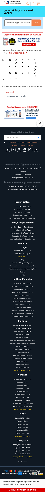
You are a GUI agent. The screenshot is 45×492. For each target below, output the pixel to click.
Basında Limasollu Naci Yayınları (23, 266)
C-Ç (16, 62)
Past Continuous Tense (22, 299)
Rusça (23, 414)
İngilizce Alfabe (22, 334)
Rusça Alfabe (22, 421)
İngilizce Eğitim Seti (22, 206)
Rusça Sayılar (22, 424)
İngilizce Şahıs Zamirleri (22, 349)
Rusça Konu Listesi (22, 436)
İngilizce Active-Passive (22, 356)
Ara (36, 23)
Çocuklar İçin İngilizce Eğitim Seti (22, 218)
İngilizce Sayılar (22, 337)
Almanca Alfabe (22, 382)
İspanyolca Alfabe (22, 448)
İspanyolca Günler (22, 454)
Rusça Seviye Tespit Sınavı (22, 236)
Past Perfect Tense (22, 305)
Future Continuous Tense (22, 292)
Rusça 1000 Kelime (22, 418)
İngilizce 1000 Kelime (22, 331)
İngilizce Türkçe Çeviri (22, 328)
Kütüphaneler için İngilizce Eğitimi (22, 269)
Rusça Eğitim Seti (22, 212)
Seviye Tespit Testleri (23, 223)
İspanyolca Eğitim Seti (22, 215)
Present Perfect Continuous (22, 311)
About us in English (22, 254)
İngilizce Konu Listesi (22, 370)
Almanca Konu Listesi (22, 409)
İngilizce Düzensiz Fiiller (22, 359)
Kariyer (22, 272)
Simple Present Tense (22, 283)
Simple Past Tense (22, 296)
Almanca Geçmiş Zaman (22, 403)
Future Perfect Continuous (23, 317)
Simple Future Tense (22, 289)
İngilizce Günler (22, 365)
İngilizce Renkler (22, 368)
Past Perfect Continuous (22, 314)
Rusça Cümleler (22, 433)
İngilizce (22, 321)
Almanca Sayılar (22, 385)
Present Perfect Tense (22, 302)
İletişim (22, 275)
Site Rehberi (23, 257)
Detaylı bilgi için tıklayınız (22, 490)
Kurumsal (22, 243)
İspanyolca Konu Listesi (22, 457)
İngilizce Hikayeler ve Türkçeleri (22, 340)
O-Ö (35, 68)
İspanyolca (22, 441)
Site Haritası (22, 462)
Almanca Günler (22, 388)
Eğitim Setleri (23, 202)
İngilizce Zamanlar (22, 279)
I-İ (35, 63)
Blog (22, 260)
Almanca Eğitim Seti (22, 209)
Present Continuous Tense (22, 286)
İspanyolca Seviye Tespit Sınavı (22, 239)
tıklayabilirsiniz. (17, 53)
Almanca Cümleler (22, 400)
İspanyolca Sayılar (22, 451)
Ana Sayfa (22, 248)
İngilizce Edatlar (22, 352)
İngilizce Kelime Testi (22, 230)
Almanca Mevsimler (22, 394)
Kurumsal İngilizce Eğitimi (22, 263)
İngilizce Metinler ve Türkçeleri (22, 343)
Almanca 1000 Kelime (23, 379)
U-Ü (35, 74)
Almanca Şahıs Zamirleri (22, 406)
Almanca (22, 375)
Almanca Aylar (22, 391)
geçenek (10, 92)
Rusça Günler (22, 427)
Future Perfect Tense (22, 308)
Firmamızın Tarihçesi (22, 251)
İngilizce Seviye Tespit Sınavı (22, 227)
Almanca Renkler (22, 397)
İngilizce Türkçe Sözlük (22, 325)
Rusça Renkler (22, 430)
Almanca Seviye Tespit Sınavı (22, 233)
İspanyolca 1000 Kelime (22, 445)
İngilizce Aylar (22, 362)
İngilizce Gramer (22, 346)
